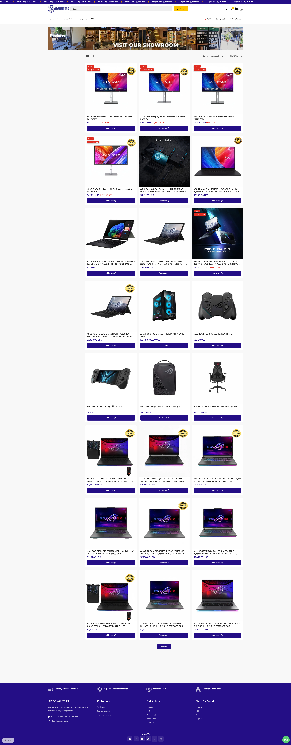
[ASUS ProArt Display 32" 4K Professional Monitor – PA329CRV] (111, 161)
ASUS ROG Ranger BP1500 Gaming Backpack (160, 406)
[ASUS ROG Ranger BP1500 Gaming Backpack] (164, 378)
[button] (237, 9)
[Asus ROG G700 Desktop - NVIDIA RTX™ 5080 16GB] (164, 306)
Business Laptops (104, 715)
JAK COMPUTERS (58, 701)
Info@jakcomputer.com (60, 721)
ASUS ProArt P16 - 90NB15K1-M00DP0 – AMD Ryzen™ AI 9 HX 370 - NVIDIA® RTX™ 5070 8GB (217, 190)
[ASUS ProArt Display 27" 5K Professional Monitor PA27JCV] (164, 89)
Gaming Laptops (103, 711)
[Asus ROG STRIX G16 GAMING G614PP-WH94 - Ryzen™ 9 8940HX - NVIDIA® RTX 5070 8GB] (164, 595)
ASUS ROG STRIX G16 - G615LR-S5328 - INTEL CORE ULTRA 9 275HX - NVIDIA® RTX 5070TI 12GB (110, 480)
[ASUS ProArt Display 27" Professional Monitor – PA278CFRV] (217, 89)
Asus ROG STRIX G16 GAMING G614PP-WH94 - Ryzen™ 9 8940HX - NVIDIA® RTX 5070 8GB (162, 624)
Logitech (199, 719)
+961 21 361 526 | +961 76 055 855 (64, 717)
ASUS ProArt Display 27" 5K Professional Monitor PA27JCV (162, 117)
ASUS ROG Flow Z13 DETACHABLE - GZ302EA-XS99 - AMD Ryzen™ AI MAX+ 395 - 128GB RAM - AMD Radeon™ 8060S (163, 262)
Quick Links (153, 701)
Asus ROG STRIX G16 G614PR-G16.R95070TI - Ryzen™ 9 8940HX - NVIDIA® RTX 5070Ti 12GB (216, 552)
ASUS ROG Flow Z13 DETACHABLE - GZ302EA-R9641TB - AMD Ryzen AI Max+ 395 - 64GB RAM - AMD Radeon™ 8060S (216, 262)
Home (52, 31)
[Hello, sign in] (227, 9)
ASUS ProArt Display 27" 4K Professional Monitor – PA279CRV (110, 117)
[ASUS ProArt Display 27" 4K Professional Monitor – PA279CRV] (111, 89)
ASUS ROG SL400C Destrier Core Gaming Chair (215, 406)
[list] (94, 56)
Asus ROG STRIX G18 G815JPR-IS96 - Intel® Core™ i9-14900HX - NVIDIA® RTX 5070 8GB (217, 624)
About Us (150, 722)
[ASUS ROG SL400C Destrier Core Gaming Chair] (217, 378)
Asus (197, 715)
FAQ (148, 711)
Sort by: (206, 56)
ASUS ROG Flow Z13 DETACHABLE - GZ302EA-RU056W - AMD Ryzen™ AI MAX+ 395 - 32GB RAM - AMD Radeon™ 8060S (110, 335)
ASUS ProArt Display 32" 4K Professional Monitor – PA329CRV (110, 190)
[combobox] (121, 9)
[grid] (87, 56)
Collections (103, 701)
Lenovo (199, 707)
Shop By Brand (205, 701)
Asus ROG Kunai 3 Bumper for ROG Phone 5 (214, 334)
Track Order (151, 719)
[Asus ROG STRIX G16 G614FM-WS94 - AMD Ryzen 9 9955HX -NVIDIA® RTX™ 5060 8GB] (111, 523)
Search (182, 9)
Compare (150, 707)
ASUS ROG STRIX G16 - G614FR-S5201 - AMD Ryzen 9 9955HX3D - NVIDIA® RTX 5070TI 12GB (217, 480)
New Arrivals (151, 715)
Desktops (101, 707)
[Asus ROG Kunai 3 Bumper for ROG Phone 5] (217, 306)
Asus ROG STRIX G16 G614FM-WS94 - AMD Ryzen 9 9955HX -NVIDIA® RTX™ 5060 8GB (110, 552)
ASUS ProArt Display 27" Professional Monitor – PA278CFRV (215, 117)
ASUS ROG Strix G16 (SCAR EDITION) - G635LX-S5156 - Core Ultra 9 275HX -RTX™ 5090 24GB (162, 480)
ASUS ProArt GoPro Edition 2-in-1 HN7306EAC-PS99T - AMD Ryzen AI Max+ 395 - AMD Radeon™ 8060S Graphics (163, 190)
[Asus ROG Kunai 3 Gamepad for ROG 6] (111, 378)
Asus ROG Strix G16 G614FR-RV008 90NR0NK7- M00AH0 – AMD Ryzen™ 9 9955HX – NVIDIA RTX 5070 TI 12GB (163, 552)
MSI (197, 711)
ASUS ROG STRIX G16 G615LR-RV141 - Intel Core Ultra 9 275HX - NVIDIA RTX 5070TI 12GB (109, 624)
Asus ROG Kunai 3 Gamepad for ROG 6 (104, 406)
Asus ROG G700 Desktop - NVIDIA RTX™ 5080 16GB (162, 335)
